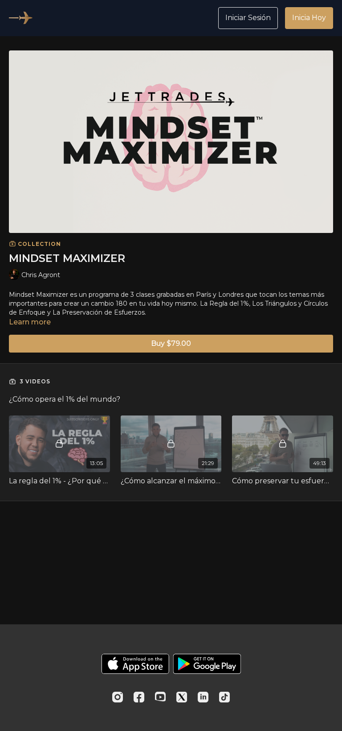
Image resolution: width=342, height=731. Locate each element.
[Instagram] (117, 697)
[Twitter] (181, 697)
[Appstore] (135, 664)
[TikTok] (224, 697)
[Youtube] (160, 697)
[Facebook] (139, 697)
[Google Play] (207, 664)
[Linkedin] (203, 697)
